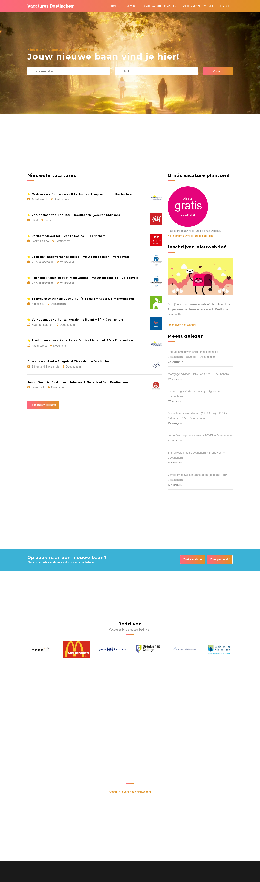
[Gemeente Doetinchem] (76, 649)
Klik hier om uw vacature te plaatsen (190, 235)
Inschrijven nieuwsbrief (198, 6)
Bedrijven (128, 6)
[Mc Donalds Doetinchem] (40, 649)
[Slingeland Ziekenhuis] (147, 649)
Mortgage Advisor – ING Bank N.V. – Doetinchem (198, 374)
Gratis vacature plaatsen (159, 6)
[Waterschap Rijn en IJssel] (183, 649)
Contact (224, 6)
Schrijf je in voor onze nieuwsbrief (130, 792)
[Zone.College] (219, 649)
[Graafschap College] (112, 649)
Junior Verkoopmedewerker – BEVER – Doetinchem (200, 435)
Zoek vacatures (192, 559)
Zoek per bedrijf (220, 559)
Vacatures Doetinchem (51, 6)
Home (113, 6)
